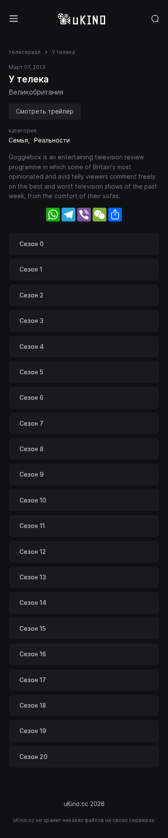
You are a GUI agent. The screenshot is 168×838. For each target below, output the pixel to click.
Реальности (52, 140)
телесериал (24, 52)
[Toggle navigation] (14, 18)
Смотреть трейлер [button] (45, 111)
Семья (18, 140)
